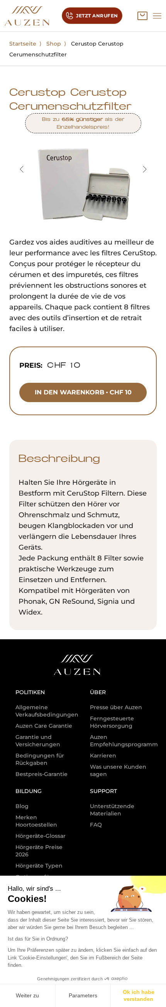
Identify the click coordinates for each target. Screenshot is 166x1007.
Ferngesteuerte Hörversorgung (112, 722)
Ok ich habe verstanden (138, 995)
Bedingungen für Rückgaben (39, 759)
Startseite (22, 43)
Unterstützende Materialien (112, 810)
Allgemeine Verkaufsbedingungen (46, 711)
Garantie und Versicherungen (37, 741)
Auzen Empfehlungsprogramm (124, 741)
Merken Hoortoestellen (36, 821)
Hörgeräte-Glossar (40, 835)
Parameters (83, 995)
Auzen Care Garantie (43, 725)
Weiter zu (27, 995)
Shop (53, 43)
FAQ (96, 824)
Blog (22, 806)
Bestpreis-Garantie (41, 774)
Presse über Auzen (116, 707)
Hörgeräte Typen (39, 865)
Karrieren (103, 755)
